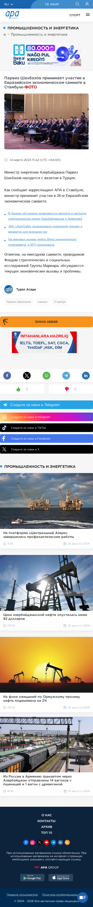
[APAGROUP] (46, 867)
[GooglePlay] (32, 878)
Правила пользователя (22, 894)
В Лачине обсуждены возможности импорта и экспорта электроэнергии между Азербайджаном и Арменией (47, 216)
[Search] (77, 4)
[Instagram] (32, 843)
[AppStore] (60, 878)
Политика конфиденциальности (64, 894)
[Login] (87, 4)
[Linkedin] (60, 843)
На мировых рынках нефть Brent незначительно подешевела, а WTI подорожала (42, 242)
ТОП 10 (46, 832)
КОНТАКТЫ (46, 821)
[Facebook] (26, 843)
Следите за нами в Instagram (30, 417)
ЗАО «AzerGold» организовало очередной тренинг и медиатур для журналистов (45, 229)
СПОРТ (74, 15)
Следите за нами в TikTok (28, 427)
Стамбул (60, 301)
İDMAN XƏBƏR (46, 322)
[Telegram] (53, 843)
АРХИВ (46, 827)
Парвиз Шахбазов (18, 301)
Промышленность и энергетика (39, 34)
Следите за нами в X (25, 449)
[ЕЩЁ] (87, 15)
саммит (43, 301)
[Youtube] (46, 843)
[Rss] (67, 843)
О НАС (47, 815)
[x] (39, 843)
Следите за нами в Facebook (30, 438)
